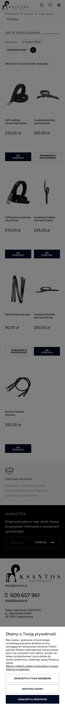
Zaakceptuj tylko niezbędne (32, 678)
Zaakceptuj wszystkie (32, 699)
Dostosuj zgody (32, 689)
